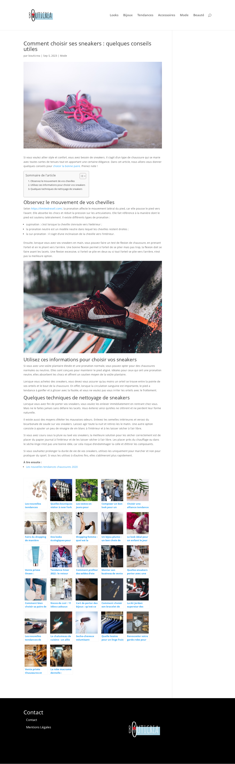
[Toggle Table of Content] (81, 176)
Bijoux (128, 15)
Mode (184, 15)
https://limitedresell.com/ (46, 208)
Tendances (145, 15)
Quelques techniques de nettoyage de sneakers (56, 189)
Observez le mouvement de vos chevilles (52, 181)
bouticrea (34, 55)
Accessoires (166, 15)
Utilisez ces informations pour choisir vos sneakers (57, 185)
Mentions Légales (38, 727)
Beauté (198, 15)
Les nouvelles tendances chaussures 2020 (52, 467)
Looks (114, 15)
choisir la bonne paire (66, 166)
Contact (31, 720)
